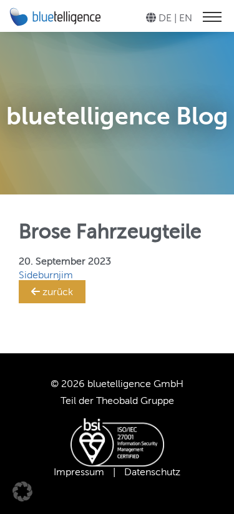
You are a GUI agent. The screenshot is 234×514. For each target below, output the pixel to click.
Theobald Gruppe (135, 400)
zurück (56, 291)
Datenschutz (152, 471)
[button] (22, 491)
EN (185, 18)
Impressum (79, 471)
